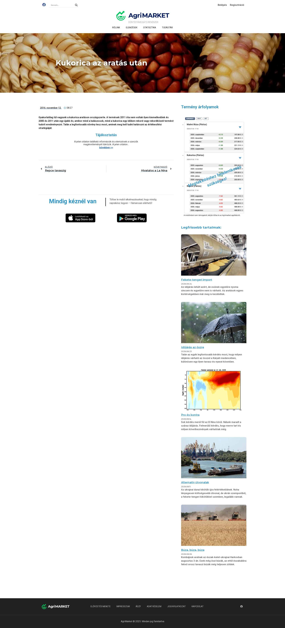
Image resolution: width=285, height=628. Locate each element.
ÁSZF (138, 606)
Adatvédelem (154, 606)
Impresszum (123, 606)
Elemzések (131, 27)
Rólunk (116, 27)
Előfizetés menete (101, 606)
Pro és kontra (190, 415)
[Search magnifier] (76, 5)
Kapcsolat (198, 606)
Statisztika (149, 27)
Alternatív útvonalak (195, 482)
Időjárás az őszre (192, 347)
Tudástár (167, 27)
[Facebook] (44, 4)
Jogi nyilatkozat (176, 606)
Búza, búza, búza (192, 550)
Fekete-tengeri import (196, 279)
